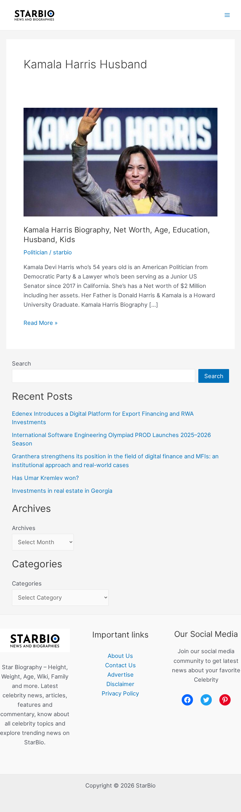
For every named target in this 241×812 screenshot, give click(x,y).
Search (21, 363)
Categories (27, 583)
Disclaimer (120, 683)
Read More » (41, 322)
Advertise (120, 674)
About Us (120, 655)
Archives (23, 527)
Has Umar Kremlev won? (45, 477)
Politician (36, 252)
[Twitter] (206, 699)
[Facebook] (187, 699)
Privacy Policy (120, 693)
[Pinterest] (225, 699)
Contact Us (120, 665)
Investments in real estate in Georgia (62, 490)
